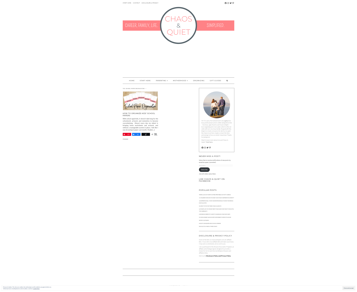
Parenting (161, 80)
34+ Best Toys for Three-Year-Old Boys (210, 206)
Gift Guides (215, 80)
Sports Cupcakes (204, 220)
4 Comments (125, 139)
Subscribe (204, 169)
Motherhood (180, 80)
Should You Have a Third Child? (208, 226)
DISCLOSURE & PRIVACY (150, 3)
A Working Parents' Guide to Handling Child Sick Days (214, 214)
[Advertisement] (178, 61)
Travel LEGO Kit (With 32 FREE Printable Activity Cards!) (215, 194)
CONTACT (136, 3)
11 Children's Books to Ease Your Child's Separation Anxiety (216, 197)
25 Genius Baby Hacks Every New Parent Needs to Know (215, 217)
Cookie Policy (36, 288)
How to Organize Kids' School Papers (210, 223)
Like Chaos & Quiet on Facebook (212, 180)
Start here (209, 142)
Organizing (199, 80)
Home (132, 80)
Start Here (145, 80)
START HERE (127, 3)
